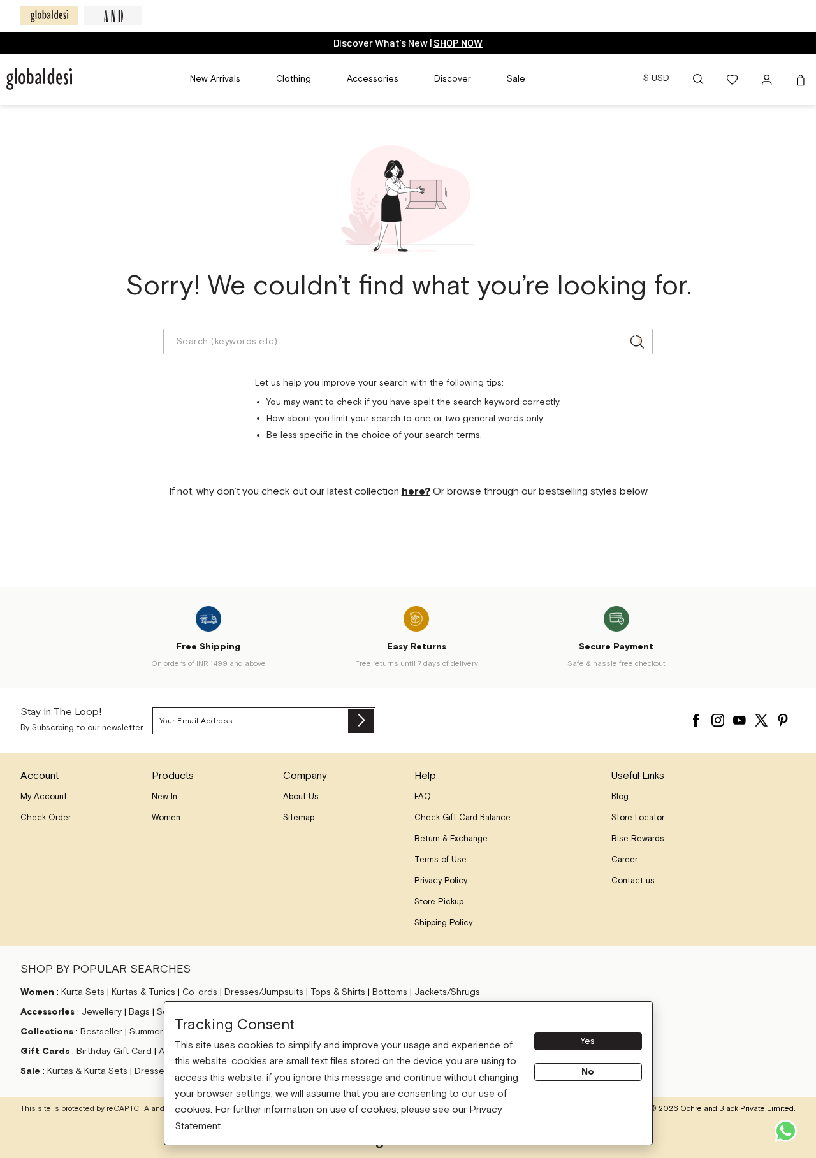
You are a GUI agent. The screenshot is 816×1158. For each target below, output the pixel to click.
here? (416, 491)
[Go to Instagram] (717, 717)
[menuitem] (215, 79)
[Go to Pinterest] (782, 717)
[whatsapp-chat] (786, 1131)
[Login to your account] (768, 79)
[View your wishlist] (733, 79)
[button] (698, 79)
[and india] (113, 15)
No (587, 1072)
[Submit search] (637, 341)
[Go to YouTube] (739, 717)
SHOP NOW (458, 42)
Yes (588, 1041)
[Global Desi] (49, 15)
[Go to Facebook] (696, 717)
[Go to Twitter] (761, 717)
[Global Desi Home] (39, 79)
